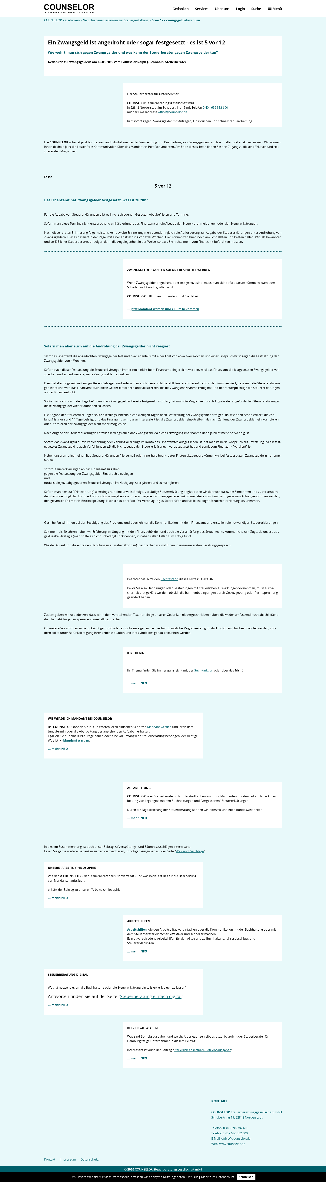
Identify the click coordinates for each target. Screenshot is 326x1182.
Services (201, 9)
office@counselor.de (172, 112)
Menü (277, 9)
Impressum (68, 1159)
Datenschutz (89, 1159)
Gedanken (180, 9)
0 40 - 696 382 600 (215, 107)
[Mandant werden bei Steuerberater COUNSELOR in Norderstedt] (83, 289)
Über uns (222, 9)
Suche (256, 9)
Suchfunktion (203, 670)
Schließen (246, 1177)
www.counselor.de (232, 1144)
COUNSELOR (53, 20)
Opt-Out (192, 1177)
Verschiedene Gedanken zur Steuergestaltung (115, 20)
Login (240, 9)
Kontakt (49, 1159)
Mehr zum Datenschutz (217, 1177)
